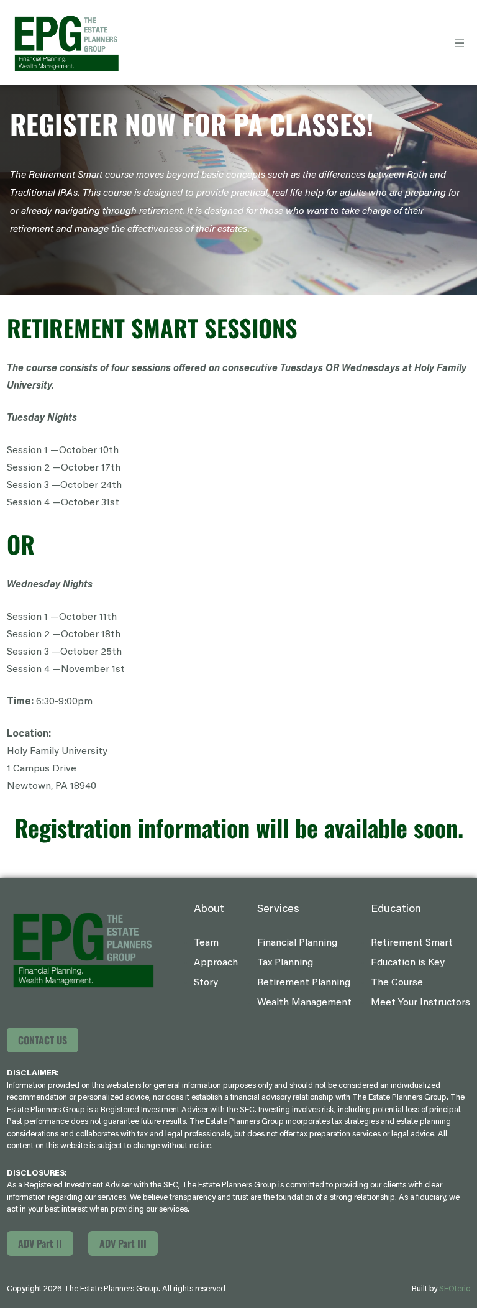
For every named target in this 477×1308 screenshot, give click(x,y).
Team (206, 943)
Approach (216, 963)
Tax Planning (285, 963)
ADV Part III (123, 1243)
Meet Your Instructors (420, 1003)
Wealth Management (304, 1003)
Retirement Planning (303, 983)
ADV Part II (40, 1243)
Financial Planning (297, 943)
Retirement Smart (412, 943)
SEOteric (454, 1289)
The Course (397, 983)
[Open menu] (459, 42)
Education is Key (408, 963)
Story (206, 983)
